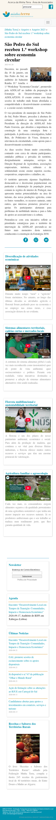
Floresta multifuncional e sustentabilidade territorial (21, 403)
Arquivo (25, 29)
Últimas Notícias (18, 633)
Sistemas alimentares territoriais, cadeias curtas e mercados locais (25, 329)
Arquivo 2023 (38, 29)
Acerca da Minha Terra (19, 2)
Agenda (13, 598)
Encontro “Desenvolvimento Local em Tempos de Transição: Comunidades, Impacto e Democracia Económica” (27, 608)
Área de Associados (43, 2)
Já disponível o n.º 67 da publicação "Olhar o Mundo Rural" (26, 675)
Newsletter (15, 565)
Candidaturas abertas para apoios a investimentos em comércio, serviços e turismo (27, 705)
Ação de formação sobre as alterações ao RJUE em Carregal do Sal (27, 689)
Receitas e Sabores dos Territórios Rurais (22, 725)
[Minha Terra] (11, 29)
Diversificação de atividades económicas (21, 257)
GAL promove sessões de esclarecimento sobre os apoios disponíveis (24, 660)
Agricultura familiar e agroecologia (26, 473)
